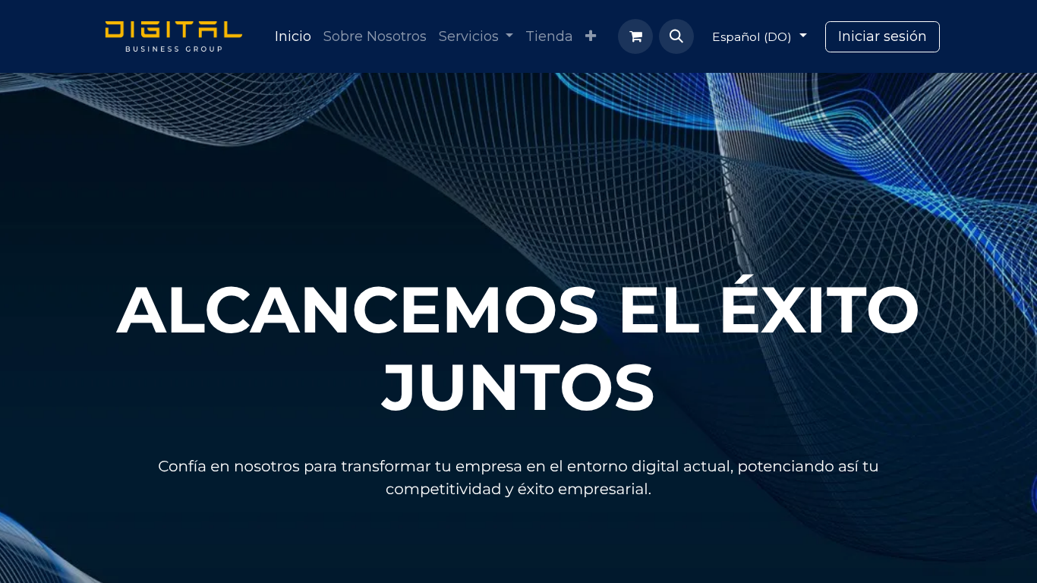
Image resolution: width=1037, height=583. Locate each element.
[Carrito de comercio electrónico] (635, 36)
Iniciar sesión (882, 36)
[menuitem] (293, 36)
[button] (676, 36)
